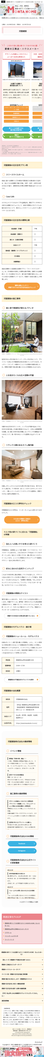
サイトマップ (38, 1042)
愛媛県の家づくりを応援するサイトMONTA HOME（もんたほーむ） (22, 953)
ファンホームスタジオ (11, 936)
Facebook (21, 843)
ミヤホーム (8, 932)
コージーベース (9, 939)
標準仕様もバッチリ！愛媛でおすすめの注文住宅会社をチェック (22, 286)
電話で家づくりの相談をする (17, 136)
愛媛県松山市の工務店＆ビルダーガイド (17, 929)
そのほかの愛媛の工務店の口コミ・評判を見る (22, 520)
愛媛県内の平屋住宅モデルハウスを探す (21, 680)
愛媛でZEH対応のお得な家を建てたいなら (21, 616)
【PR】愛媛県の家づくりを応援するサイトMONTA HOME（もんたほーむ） (26, 1045)
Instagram (21, 851)
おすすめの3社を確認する (30, 3)
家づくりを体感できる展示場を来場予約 (16, 129)
